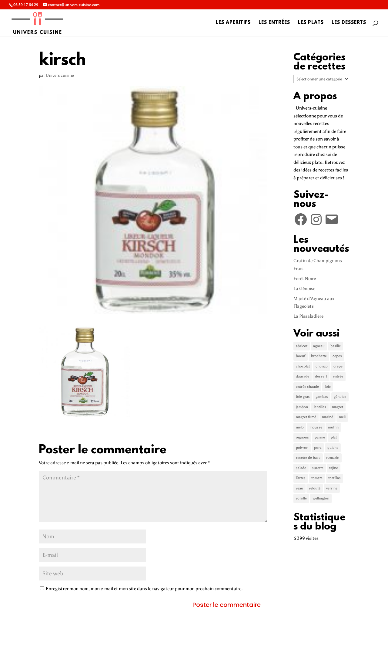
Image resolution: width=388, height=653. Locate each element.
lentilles (320, 407)
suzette (317, 468)
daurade (302, 376)
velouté (314, 488)
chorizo (322, 366)
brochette (319, 356)
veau (299, 488)
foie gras (303, 396)
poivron (302, 447)
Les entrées (274, 23)
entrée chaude (307, 386)
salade (301, 468)
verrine (331, 488)
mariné (327, 417)
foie (328, 386)
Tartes (301, 478)
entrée (338, 376)
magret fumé (306, 417)
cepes (337, 356)
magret (337, 407)
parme (320, 437)
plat (334, 437)
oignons (302, 437)
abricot (301, 346)
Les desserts (349, 23)
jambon (302, 407)
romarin (332, 457)
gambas (322, 396)
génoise (340, 396)
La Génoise (304, 288)
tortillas (334, 478)
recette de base (308, 457)
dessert (321, 376)
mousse (315, 427)
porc (318, 447)
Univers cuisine (60, 75)
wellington (321, 498)
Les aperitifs (233, 23)
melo (300, 427)
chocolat (303, 366)
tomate (317, 478)
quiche (332, 447)
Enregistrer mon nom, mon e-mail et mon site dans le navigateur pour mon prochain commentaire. (144, 588)
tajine (333, 468)
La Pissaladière (308, 316)
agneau (319, 346)
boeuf (300, 356)
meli (342, 417)
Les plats (311, 23)
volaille (301, 498)
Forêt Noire (304, 278)
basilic (335, 346)
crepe (338, 366)
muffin (333, 427)
